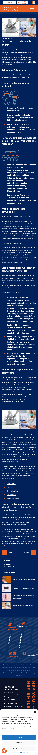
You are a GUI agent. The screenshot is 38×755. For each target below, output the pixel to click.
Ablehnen (19, 743)
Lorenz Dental (13, 498)
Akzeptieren (19, 737)
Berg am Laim (11, 670)
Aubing (34, 667)
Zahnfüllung (31, 665)
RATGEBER (7, 564)
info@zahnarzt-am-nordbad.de (14, 706)
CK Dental (11, 494)
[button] (35, 712)
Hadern (29, 670)
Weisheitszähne (7, 667)
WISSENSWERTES (9, 567)
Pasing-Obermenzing (28, 673)
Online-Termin (24, 2)
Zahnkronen (17, 667)
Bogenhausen (21, 670)
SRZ (9, 487)
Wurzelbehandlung (9, 665)
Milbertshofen (15, 673)
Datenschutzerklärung (16, 752)
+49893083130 (12, 704)
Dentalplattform (13, 491)
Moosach (19, 675)
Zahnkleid (11, 483)
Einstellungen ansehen (19, 748)
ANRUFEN (10, 2)
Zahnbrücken (26, 667)
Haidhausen (6, 673)
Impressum (26, 752)
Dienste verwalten (19, 732)
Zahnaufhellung (21, 665)
